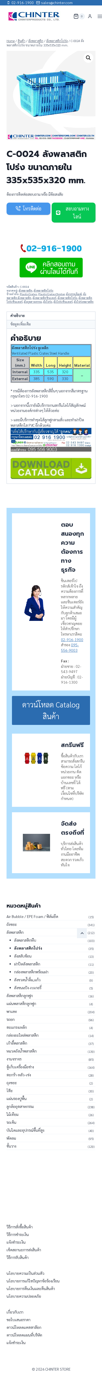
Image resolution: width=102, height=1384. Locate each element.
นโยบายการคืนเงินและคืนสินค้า (31, 1288)
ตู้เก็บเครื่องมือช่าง (20, 1066)
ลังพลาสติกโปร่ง (43, 290)
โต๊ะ (10, 1090)
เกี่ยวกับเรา (15, 1311)
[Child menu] (82, 933)
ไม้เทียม (12, 1114)
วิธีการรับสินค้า (18, 1257)
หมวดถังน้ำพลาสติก (22, 1050)
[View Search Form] (66, 16)
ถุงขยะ (12, 1082)
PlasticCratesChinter (51, 294)
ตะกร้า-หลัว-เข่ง (19, 1074)
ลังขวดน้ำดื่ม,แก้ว (27, 979)
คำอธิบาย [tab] (17, 315)
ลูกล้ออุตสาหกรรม (20, 1106)
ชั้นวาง (11, 1145)
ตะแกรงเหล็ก (17, 1027)
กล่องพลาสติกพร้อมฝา (31, 971)
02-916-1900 (72, 639)
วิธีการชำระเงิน (18, 1234)
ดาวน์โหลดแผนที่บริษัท (24, 1334)
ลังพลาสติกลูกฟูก (20, 995)
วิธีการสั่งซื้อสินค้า (20, 1226)
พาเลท (12, 1011)
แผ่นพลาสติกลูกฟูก (21, 1003)
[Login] (90, 16)
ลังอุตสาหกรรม (33, 301)
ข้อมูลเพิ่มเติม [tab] (20, 324)
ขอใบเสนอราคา (18, 1319)
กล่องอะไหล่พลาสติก (23, 1035)
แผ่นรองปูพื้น (17, 1098)
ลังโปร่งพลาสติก (84, 301)
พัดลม (11, 1138)
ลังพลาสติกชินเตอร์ (44, 298)
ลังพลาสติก (25, 290)
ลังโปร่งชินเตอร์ (63, 301)
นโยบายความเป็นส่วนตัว (25, 1273)
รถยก (11, 1019)
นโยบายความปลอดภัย (24, 1296)
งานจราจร (14, 1058)
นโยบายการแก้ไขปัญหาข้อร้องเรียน (33, 1280)
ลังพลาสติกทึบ (25, 940)
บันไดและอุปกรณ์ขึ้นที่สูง (25, 1130)
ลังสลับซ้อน (23, 955)
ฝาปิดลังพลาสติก (27, 963)
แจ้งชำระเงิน (16, 1242)
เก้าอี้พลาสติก (17, 1043)
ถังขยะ (12, 924)
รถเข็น (11, 1122)
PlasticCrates (28, 294)
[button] (88, 58)
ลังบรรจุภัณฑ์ (74, 294)
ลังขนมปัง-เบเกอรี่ (27, 987)
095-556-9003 (70, 647)
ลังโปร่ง (47, 301)
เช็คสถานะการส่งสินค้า (24, 1249)
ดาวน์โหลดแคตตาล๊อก (24, 1327)
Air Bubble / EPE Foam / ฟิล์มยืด (32, 916)
